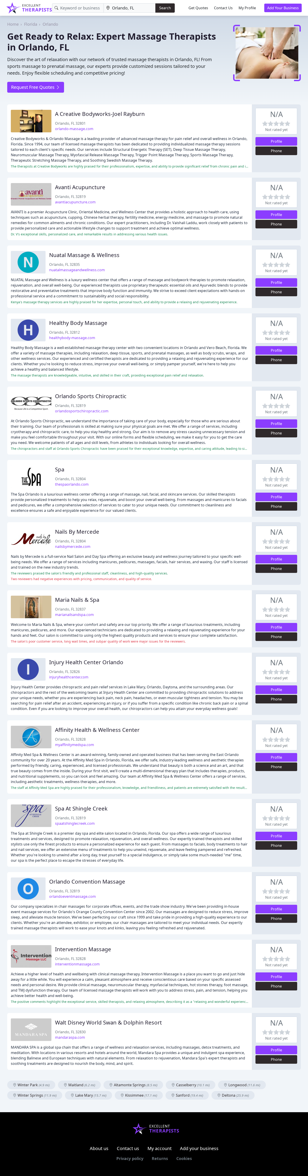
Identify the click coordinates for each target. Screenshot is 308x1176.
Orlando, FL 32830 (70, 1031)
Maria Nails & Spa (77, 599)
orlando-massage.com (74, 128)
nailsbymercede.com (72, 546)
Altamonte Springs (135, 1084)
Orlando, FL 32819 (70, 196)
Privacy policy (129, 1158)
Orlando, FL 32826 (64, 671)
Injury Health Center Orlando (86, 662)
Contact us (128, 1148)
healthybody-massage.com (72, 337)
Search (165, 7)
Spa (59, 469)
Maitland (81, 1084)
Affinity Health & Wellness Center (97, 729)
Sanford (189, 1095)
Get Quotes (198, 7)
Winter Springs (37, 1095)
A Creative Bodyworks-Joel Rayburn (100, 113)
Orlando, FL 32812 (64, 332)
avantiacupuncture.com (75, 202)
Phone (276, 150)
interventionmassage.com (77, 964)
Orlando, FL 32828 (70, 739)
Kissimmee (140, 1095)
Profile (276, 141)
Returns (160, 1158)
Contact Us (223, 7)
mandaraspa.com (70, 1037)
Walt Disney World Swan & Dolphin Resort (108, 1022)
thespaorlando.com (72, 484)
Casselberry (192, 1084)
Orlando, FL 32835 (64, 264)
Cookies (184, 1158)
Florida (30, 24)
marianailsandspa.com (74, 614)
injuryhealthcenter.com (68, 677)
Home (13, 24)
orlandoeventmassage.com (72, 896)
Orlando (50, 24)
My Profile (247, 7)
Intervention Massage (83, 949)
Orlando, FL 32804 (70, 478)
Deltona (235, 1095)
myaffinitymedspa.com (74, 744)
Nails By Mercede (77, 531)
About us (99, 1148)
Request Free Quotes (33, 87)
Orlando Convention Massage (87, 881)
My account (159, 1148)
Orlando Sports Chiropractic (90, 396)
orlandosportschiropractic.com (81, 411)
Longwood (244, 1084)
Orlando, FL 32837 (70, 609)
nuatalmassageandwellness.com (77, 269)
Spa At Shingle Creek (81, 808)
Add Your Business (283, 7)
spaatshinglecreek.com (75, 823)
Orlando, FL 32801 (70, 123)
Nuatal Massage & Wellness (84, 255)
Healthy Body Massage (78, 322)
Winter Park (33, 1084)
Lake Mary (90, 1095)
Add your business (199, 1148)
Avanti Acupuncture (80, 187)
